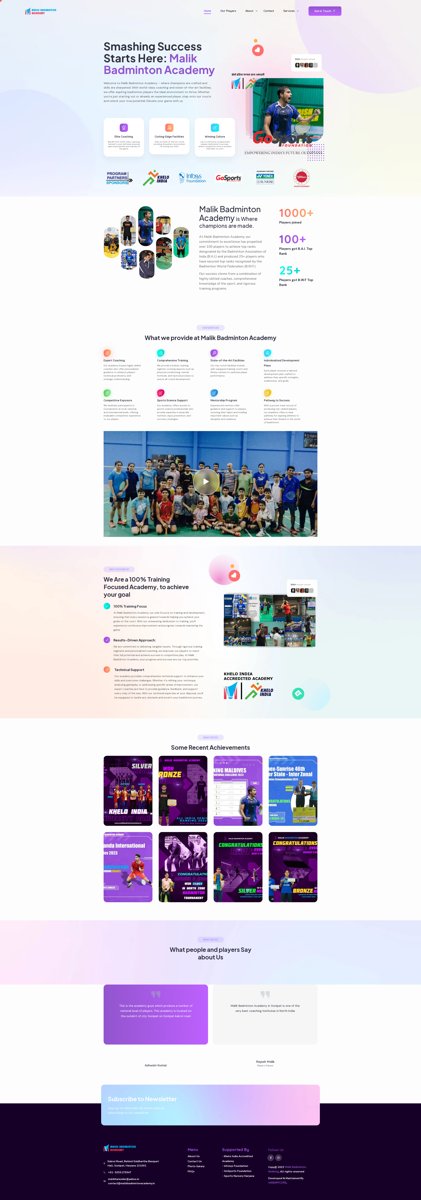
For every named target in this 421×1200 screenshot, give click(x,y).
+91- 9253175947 (119, 1172)
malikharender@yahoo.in (123, 1179)
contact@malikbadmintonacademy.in (131, 1183)
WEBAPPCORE (277, 1182)
